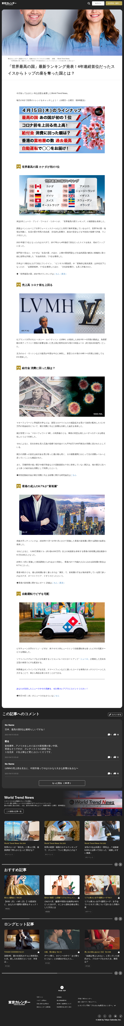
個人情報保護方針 (61, 1000)
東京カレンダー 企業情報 (43, 1007)
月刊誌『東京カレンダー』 (85, 998)
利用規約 (59, 997)
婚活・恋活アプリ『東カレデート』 (87, 1001)
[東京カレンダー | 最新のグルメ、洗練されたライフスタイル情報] (12, 3)
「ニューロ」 (84, 659)
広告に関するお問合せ (43, 1003)
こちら (74, 475)
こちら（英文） (60, 273)
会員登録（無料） (114, 3)
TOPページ (40, 997)
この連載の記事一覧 (14, 811)
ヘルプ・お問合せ (41, 1000)
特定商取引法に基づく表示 (64, 1007)
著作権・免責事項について (64, 1003)
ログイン (98, 3)
